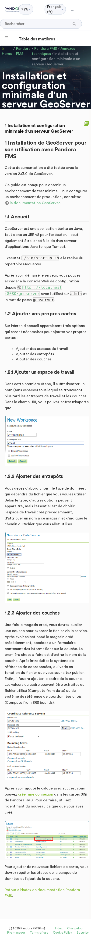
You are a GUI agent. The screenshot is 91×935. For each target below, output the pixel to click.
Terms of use (39, 932)
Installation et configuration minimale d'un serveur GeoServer (56, 59)
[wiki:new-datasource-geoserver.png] (47, 568)
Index (59, 928)
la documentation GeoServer (35, 203)
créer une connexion (35, 794)
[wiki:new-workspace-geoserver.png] (47, 441)
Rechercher (75, 23)
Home (7, 54)
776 (24, 9)
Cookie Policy (62, 932)
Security (83, 932)
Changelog (75, 928)
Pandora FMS (23, 51)
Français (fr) (54, 9)
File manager (16, 932)
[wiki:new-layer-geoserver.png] (47, 840)
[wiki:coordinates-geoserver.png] (47, 745)
